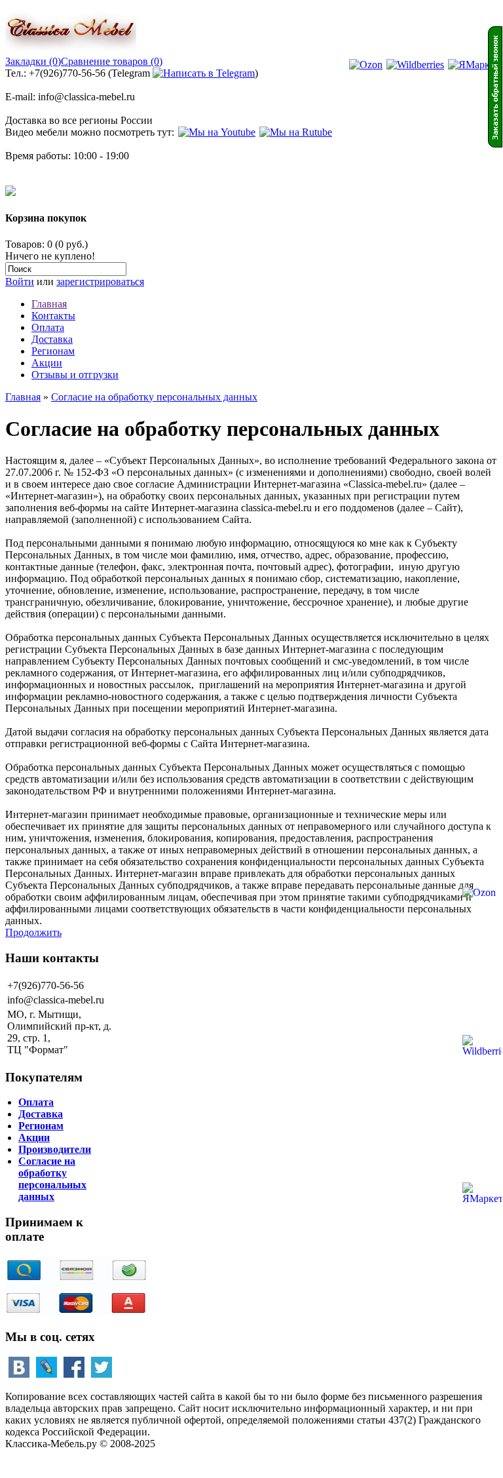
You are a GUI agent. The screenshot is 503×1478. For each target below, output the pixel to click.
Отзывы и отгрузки (75, 374)
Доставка (52, 339)
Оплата (47, 327)
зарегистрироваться (100, 281)
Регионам (53, 351)
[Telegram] (204, 73)
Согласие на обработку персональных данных (154, 396)
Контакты (53, 315)
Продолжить (33, 932)
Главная (49, 303)
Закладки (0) (33, 61)
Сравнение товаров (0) (111, 61)
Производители (54, 1149)
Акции (46, 362)
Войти (19, 281)
